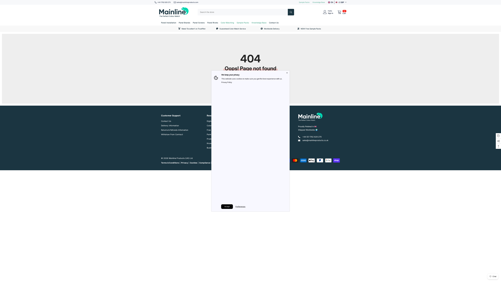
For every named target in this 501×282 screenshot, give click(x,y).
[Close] (287, 73)
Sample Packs (304, 2)
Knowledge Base (319, 2)
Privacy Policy (226, 82)
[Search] (246, 12)
